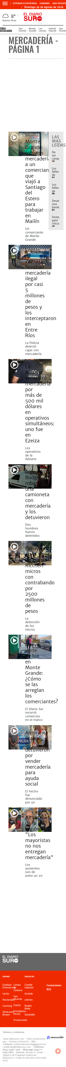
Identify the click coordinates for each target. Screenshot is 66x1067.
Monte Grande (32, 29)
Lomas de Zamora (33, 465)
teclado (29, 993)
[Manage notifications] (58, 1051)
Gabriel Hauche (52, 29)
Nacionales (9, 999)
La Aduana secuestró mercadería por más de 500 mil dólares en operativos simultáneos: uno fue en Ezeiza (39, 404)
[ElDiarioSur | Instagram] (52, 965)
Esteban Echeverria (25, 3)
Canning (45, 3)
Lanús (6, 993)
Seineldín (30, 1014)
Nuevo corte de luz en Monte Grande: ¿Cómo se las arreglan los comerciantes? (41, 673)
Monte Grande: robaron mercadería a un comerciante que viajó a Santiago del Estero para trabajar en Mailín (39, 181)
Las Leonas (42, 29)
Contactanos (54, 985)
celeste (29, 999)
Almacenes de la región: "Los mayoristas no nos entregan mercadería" (39, 837)
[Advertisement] (33, 95)
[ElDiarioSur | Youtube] (58, 965)
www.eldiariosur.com (13, 1039)
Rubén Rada (28, 1007)
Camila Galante (29, 986)
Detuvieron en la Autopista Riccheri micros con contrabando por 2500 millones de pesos (39, 580)
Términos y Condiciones (13, 1032)
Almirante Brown (8, 1013)
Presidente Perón (20, 1012)
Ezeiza (28, 360)
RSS (49, 989)
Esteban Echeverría (30, 134)
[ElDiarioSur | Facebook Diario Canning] (52, 959)
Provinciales (31, 542)
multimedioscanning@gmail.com (30, 1044)
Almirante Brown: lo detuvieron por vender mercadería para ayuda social (38, 758)
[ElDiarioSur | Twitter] (58, 959)
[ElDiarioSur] (10, 961)
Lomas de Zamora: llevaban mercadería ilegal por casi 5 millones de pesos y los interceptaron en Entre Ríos (40, 292)
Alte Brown (30, 726)
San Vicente (22, 29)
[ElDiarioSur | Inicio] (62, 977)
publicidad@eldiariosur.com (17, 1047)
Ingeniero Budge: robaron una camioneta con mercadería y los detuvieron (38, 494)
